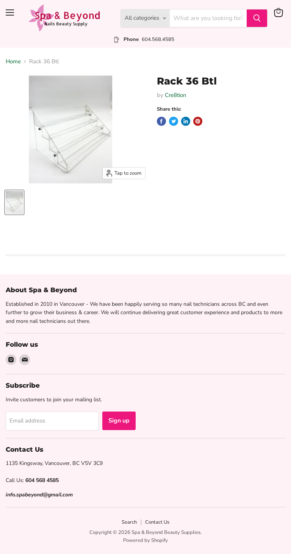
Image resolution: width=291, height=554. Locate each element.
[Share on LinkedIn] (185, 121)
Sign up (119, 420)
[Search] (257, 18)
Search (129, 522)
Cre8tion (175, 95)
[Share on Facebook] (161, 121)
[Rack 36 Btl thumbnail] (14, 202)
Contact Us (157, 522)
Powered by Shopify (145, 540)
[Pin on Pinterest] (197, 121)
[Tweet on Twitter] (173, 121)
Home (13, 61)
